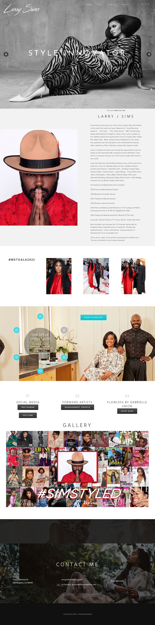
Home (89, 4)
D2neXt (89, 614)
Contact (125, 4)
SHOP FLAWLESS (93, 317)
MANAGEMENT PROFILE (77, 407)
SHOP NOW (127, 411)
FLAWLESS (112, 4)
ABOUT (100, 4)
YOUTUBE (28, 415)
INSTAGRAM (28, 407)
